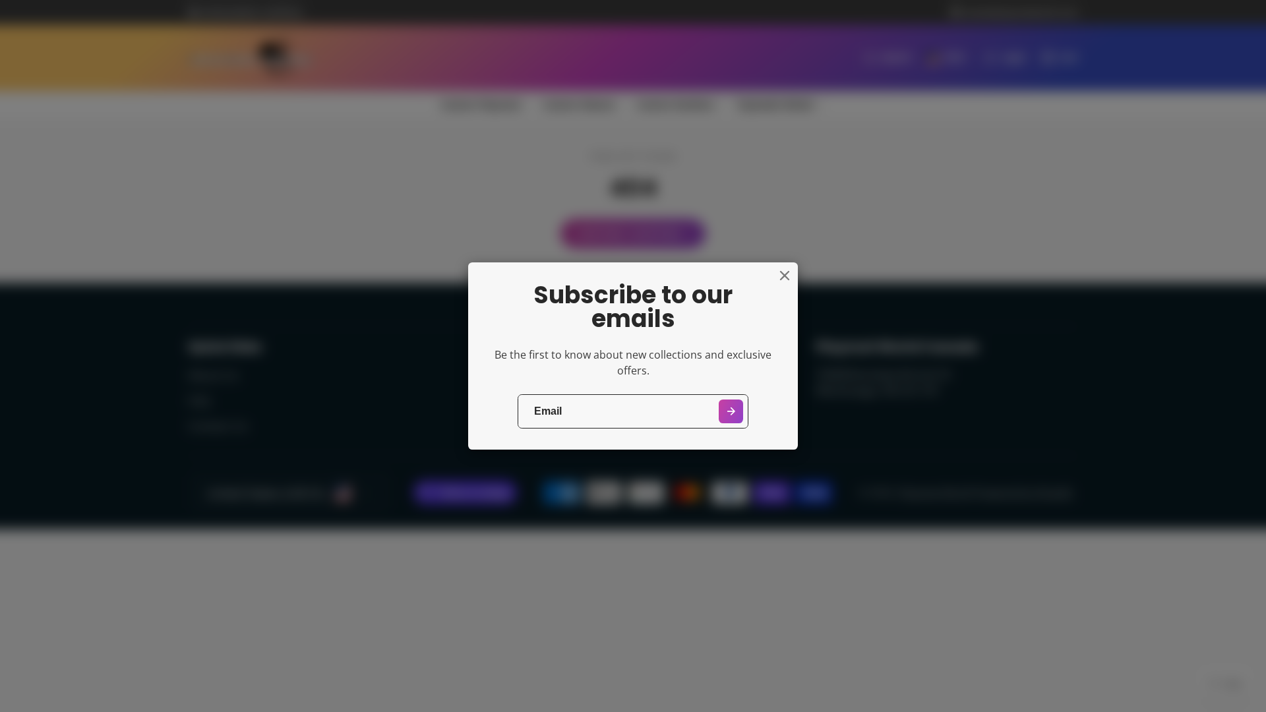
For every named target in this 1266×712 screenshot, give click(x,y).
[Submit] (731, 412)
